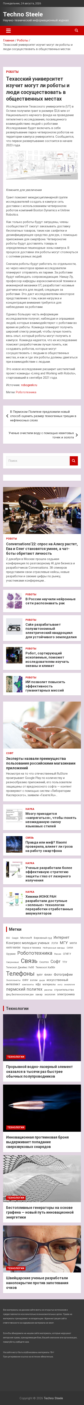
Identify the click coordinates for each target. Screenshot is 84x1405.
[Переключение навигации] (8, 30)
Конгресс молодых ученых (28, 943)
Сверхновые (12, 962)
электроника (66, 994)
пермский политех (24, 989)
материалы (49, 984)
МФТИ (73, 943)
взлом (34, 980)
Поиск (74, 460)
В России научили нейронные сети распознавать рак (50, 601)
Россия (57, 954)
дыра (42, 980)
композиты (28, 984)
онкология (69, 984)
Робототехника (26, 392)
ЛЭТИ (54, 943)
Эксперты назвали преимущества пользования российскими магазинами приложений (40, 763)
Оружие (10, 953)
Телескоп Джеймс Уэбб (20, 967)
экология (49, 994)
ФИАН (48, 974)
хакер (39, 994)
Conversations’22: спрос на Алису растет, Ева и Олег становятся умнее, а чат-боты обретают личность (42, 549)
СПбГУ (67, 953)
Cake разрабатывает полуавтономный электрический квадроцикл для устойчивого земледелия (51, 630)
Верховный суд (43, 937)
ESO (8, 938)
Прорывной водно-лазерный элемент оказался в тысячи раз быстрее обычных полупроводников (39, 1071)
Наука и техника (31, 947)
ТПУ (64, 962)
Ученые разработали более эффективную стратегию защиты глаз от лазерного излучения (48, 874)
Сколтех (44, 962)
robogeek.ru (29, 385)
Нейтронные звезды (54, 948)
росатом (48, 990)
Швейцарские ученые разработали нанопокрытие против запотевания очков (37, 1283)
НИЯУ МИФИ (13, 947)
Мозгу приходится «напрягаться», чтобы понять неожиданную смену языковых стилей (50, 820)
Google (15, 938)
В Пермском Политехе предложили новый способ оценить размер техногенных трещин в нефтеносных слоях (43, 416)
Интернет (61, 937)
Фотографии (63, 974)
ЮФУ (25, 980)
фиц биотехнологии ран (20, 994)
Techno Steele (23, 14)
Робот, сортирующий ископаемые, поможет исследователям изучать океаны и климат (47, 659)
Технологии (17, 1008)
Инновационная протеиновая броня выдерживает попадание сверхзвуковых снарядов (37, 1142)
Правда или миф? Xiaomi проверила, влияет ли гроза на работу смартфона (49, 846)
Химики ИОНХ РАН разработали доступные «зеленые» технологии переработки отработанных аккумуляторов (49, 904)
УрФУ (39, 974)
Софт (9, 753)
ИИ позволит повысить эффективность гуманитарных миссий (45, 686)
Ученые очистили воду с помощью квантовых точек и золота (41, 435)
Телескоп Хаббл (45, 967)
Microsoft (26, 937)
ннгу (59, 984)
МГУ (64, 943)
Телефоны (20, 973)
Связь (29, 837)
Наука (29, 809)
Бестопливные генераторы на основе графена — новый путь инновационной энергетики (40, 1212)
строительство (64, 989)
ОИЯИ (70, 948)
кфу (38, 984)
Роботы (12, 71)
